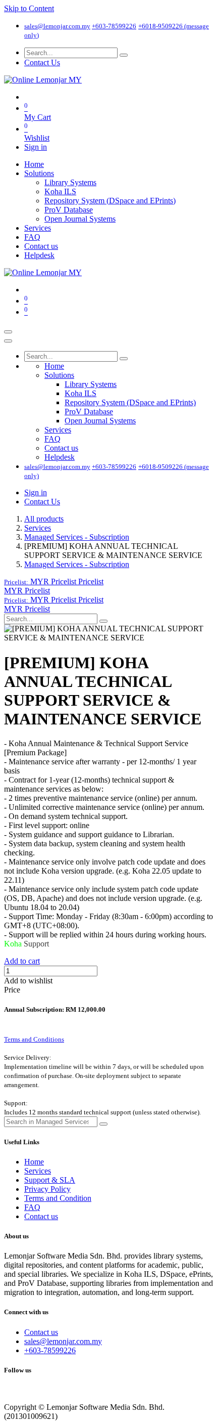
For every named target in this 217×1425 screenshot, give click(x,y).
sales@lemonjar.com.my (57, 26)
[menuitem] (34, 164)
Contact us (41, 1216)
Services (37, 528)
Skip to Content (29, 8)
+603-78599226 (114, 26)
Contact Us (42, 62)
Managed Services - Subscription (76, 537)
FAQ (32, 1207)
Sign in (35, 147)
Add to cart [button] (22, 961)
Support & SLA (49, 1180)
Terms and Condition (57, 1198)
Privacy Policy (47, 1189)
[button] (53, 581)
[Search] (124, 55)
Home (34, 1161)
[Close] (8, 340)
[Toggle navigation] (8, 331)
